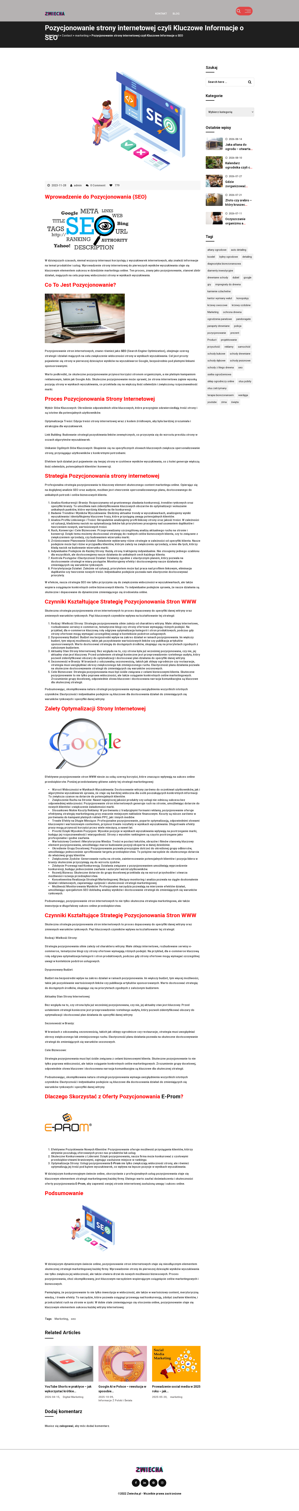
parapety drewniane (218, 326)
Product (211, 339)
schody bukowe (216, 353)
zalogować (66, 1426)
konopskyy (243, 298)
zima (224, 402)
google (247, 277)
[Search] (239, 11)
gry (209, 284)
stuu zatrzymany (216, 388)
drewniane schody (217, 277)
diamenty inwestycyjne (220, 270)
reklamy (229, 346)
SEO (123, 351)
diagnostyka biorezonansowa (224, 263)
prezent (234, 332)
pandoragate (243, 319)
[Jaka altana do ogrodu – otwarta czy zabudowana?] (214, 144)
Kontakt (161, 13)
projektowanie (229, 339)
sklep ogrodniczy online (220, 381)
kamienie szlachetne (219, 291)
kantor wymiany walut (219, 298)
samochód (244, 346)
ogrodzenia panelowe (219, 319)
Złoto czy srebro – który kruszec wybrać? (238, 204)
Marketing (61, 1319)
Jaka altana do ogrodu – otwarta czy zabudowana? (238, 149)
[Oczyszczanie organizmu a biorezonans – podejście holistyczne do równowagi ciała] (214, 218)
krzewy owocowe (217, 305)
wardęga (243, 395)
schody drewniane (240, 353)
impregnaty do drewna (228, 284)
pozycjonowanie (216, 332)
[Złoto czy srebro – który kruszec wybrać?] (214, 199)
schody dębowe (216, 360)
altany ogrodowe (216, 249)
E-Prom (170, 1096)
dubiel (236, 277)
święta (235, 402)
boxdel (211, 256)
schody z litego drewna (220, 367)
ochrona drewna (232, 312)
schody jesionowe (240, 360)
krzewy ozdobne (241, 305)
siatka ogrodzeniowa (219, 374)
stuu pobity (245, 381)
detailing (247, 256)
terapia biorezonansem (220, 395)
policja (237, 326)
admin (78, 185)
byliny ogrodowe (228, 256)
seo (73, 1319)
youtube (212, 402)
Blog (176, 13)
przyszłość (213, 346)
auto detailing (238, 249)
